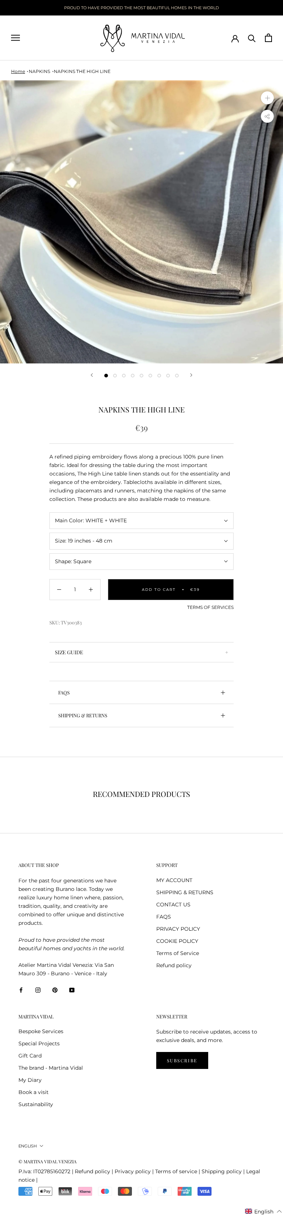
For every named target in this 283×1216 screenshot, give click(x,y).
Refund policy (174, 965)
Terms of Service (177, 953)
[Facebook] (21, 990)
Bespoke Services (40, 1031)
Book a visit (33, 1092)
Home (18, 71)
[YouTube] (71, 990)
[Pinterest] (54, 990)
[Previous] (92, 375)
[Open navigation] (15, 38)
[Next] (191, 375)
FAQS (64, 692)
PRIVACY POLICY (178, 929)
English (27, 1146)
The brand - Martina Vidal (50, 1068)
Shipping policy (222, 1171)
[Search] (252, 38)
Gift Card (30, 1055)
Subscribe (182, 1060)
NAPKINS (39, 71)
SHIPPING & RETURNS (82, 715)
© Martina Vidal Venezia (47, 1161)
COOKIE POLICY (177, 941)
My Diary (30, 1080)
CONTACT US (173, 904)
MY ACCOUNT (174, 880)
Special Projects (39, 1043)
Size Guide (69, 652)
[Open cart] (268, 38)
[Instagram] (38, 990)
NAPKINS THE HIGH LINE (82, 71)
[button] (263, 1211)
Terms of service (176, 1171)
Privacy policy (133, 1171)
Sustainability (35, 1104)
